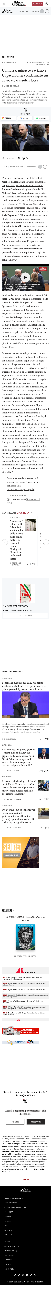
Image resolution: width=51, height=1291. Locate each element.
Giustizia (8, 57)
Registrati (36, 1122)
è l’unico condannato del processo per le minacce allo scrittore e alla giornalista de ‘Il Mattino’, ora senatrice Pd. (25, 189)
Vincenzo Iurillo (10, 86)
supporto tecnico (35, 1169)
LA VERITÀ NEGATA (16, 606)
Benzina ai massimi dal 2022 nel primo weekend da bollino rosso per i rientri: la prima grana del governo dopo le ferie (24, 686)
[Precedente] (5, 542)
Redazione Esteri (10, 771)
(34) (47, 799)
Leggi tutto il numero (25, 956)
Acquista (25, 615)
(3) (48, 739)
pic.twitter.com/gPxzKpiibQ (21, 489)
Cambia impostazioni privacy (16, 1207)
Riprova (26, 1179)
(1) (35, 564)
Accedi (15, 1122)
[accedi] (46, 3)
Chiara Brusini (9, 739)
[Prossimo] (46, 542)
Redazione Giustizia (15, 564)
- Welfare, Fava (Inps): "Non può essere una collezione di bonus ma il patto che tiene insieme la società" (24, 1008)
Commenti (9, 158)
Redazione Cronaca (11, 799)
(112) (47, 770)
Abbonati (37, 3)
